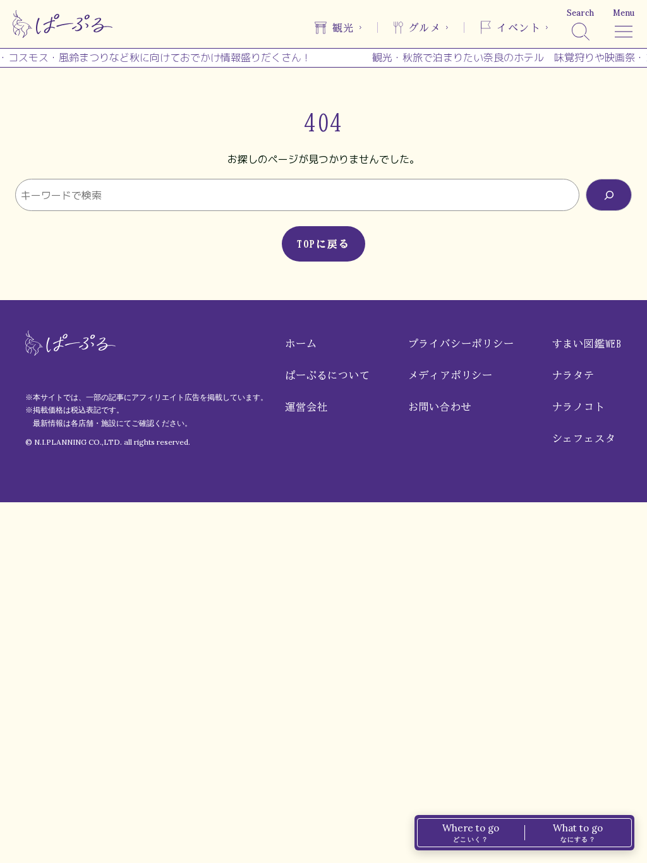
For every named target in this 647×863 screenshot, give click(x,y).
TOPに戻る (323, 244)
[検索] (609, 195)
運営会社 (306, 407)
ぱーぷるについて (327, 375)
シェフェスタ (584, 438)
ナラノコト (578, 407)
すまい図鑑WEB (587, 344)
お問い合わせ (440, 407)
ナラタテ (573, 375)
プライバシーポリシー (461, 344)
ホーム (301, 344)
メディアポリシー (450, 375)
